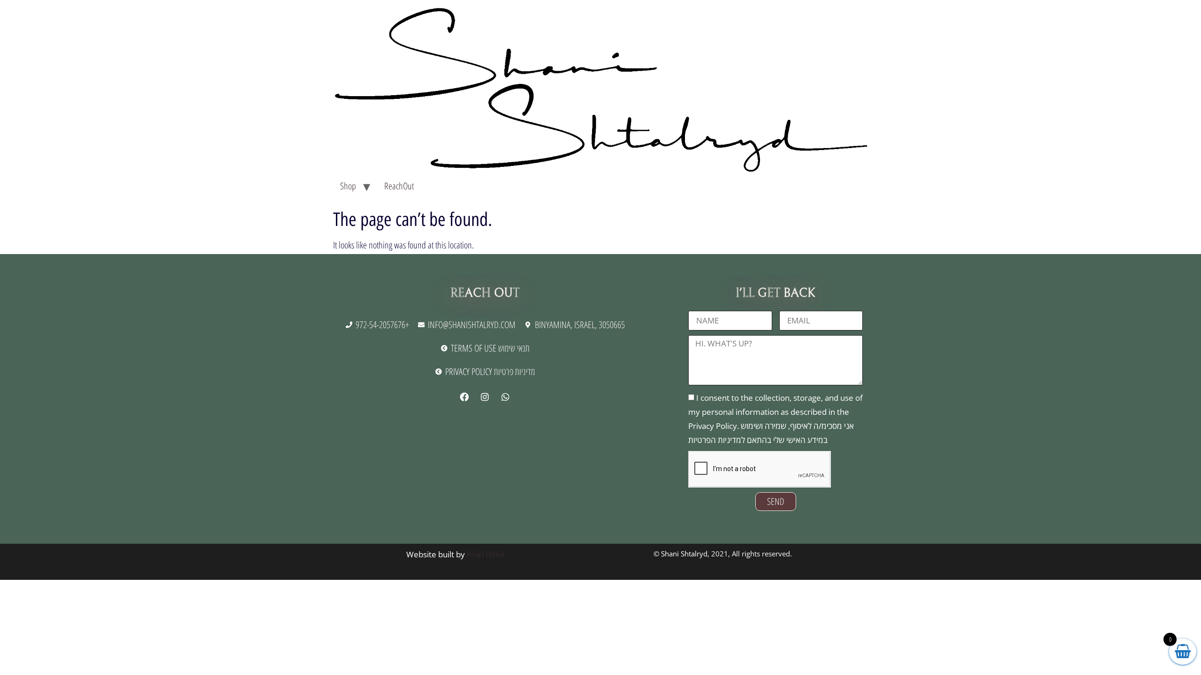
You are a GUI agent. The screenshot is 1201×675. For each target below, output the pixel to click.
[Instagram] (485, 397)
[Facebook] (464, 397)
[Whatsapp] (505, 397)
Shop (348, 186)
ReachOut (399, 186)
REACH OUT (484, 293)
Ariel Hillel (485, 554)
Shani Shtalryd (684, 553)
